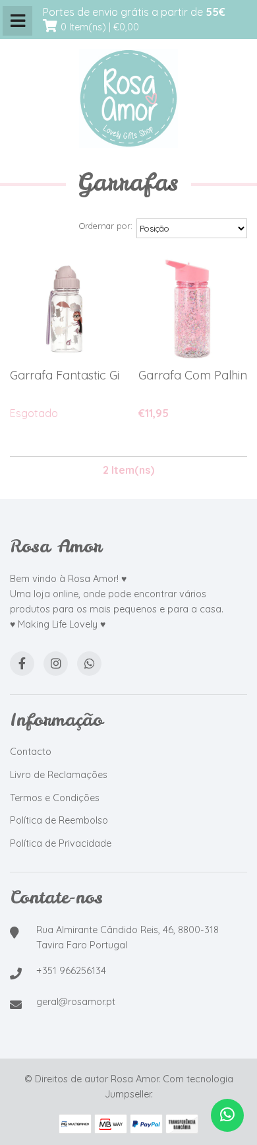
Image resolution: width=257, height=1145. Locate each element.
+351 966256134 (71, 971)
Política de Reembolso (59, 820)
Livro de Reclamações (58, 775)
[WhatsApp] (89, 663)
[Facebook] (22, 663)
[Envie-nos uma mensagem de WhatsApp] (227, 1115)
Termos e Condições (55, 798)
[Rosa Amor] (128, 99)
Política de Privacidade (60, 843)
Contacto (30, 752)
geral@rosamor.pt (75, 1002)
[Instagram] (55, 663)
